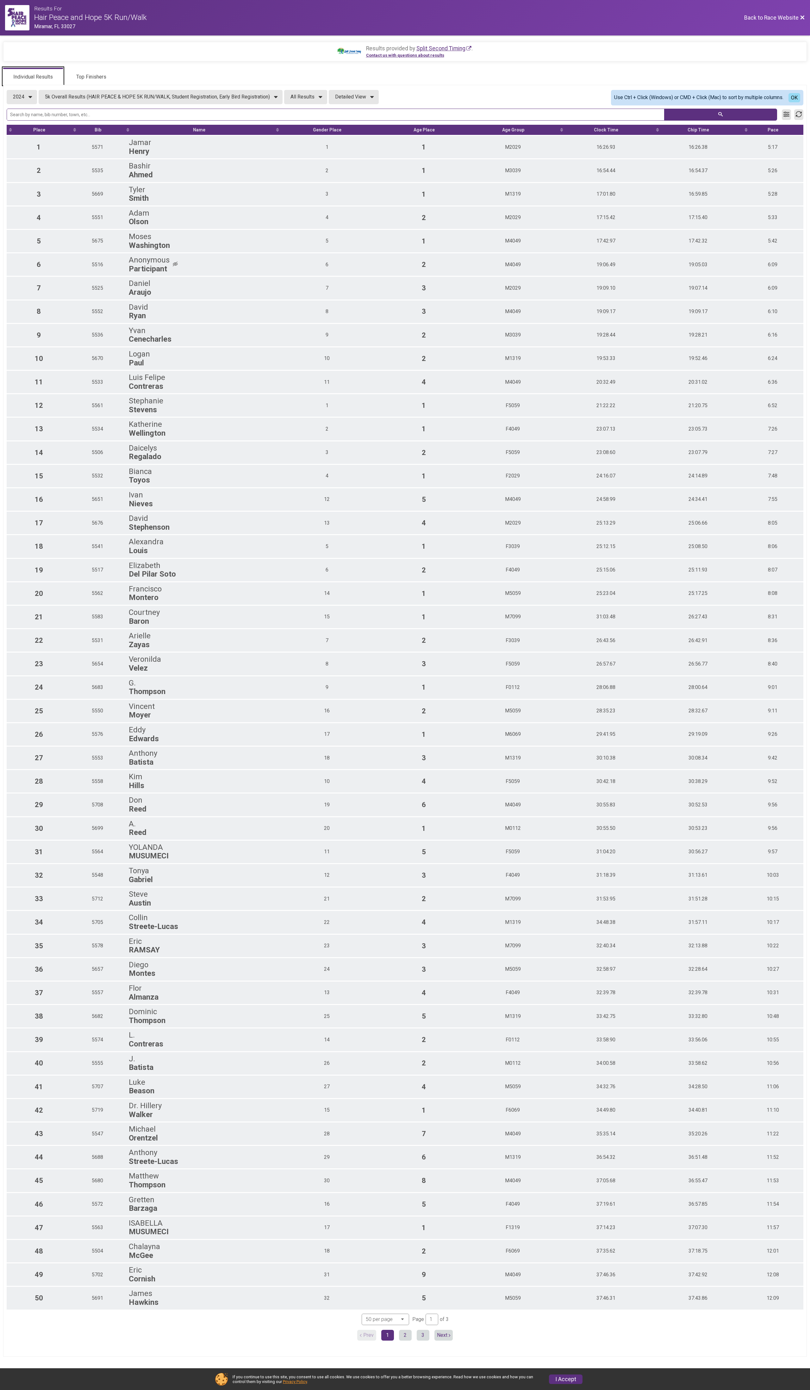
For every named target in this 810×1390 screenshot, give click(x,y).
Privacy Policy (295, 1381)
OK (794, 98)
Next (442, 1335)
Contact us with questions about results (405, 55)
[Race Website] (19, 17)
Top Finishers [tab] (91, 77)
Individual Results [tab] (33, 77)
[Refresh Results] (798, 114)
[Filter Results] (786, 114)
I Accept (565, 1379)
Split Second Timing (440, 48)
